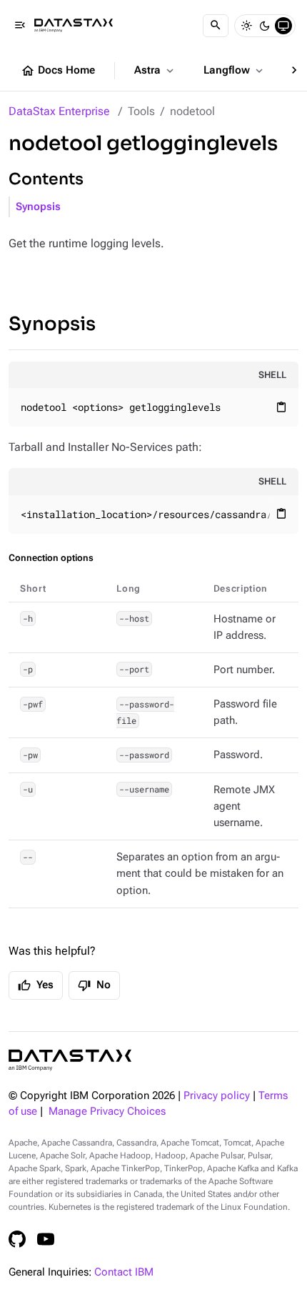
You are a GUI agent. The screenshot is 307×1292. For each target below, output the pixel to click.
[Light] (246, 25)
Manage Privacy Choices (107, 1111)
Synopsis (38, 207)
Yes (36, 985)
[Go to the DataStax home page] (70, 1060)
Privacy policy (216, 1096)
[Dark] (264, 25)
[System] (283, 25)
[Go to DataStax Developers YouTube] (45, 1239)
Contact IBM (124, 1272)
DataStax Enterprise (59, 111)
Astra (155, 70)
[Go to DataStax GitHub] (17, 1239)
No (94, 985)
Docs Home (58, 71)
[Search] (215, 25)
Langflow (234, 70)
